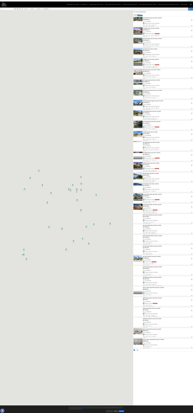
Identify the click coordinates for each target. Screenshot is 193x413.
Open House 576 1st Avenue (73, 4)
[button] (2, 411)
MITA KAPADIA (84, 4)
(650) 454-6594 (184, 4)
